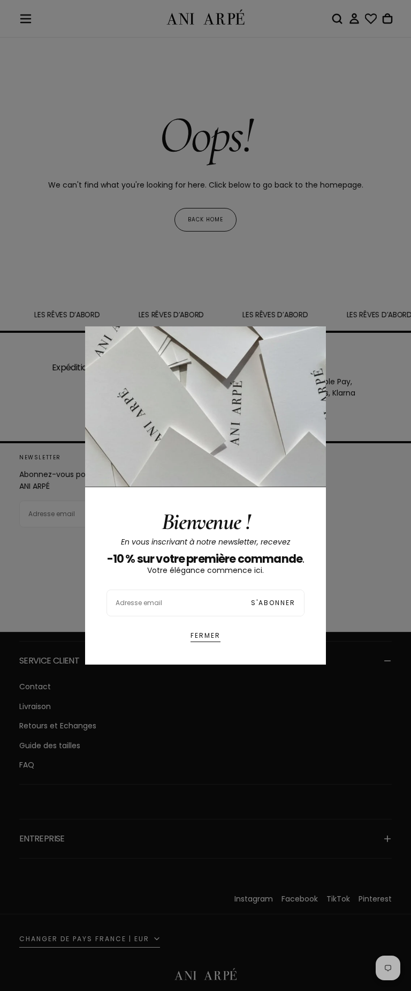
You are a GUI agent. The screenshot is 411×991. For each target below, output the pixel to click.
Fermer (205, 635)
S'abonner (273, 602)
